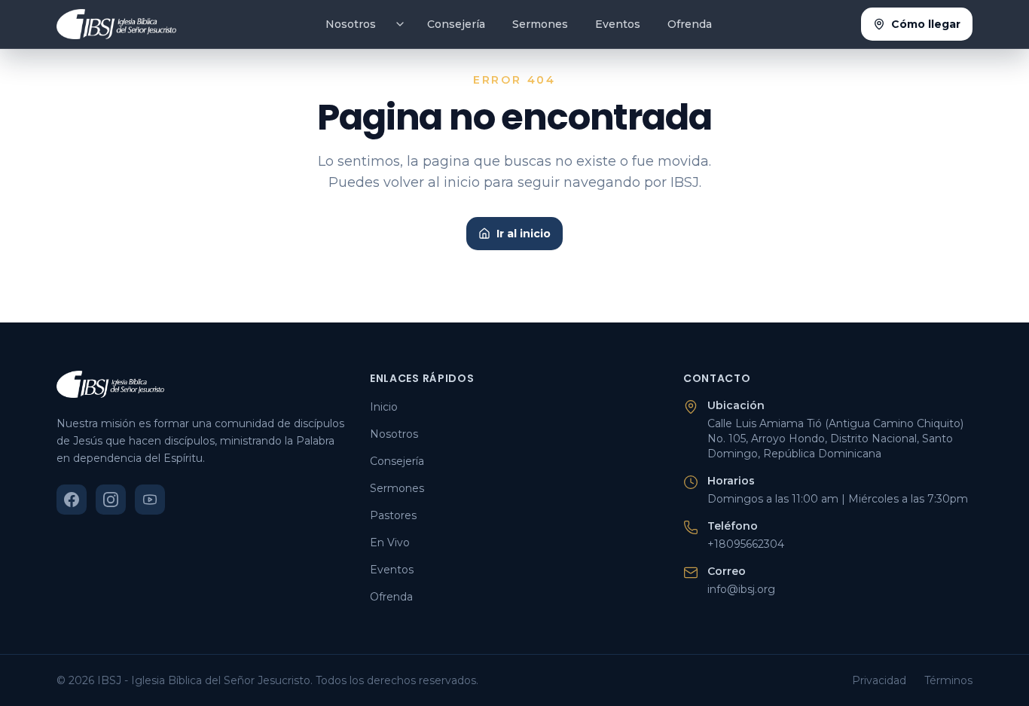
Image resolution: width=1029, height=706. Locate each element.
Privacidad (879, 680)
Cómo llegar (925, 24)
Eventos (617, 24)
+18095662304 (745, 544)
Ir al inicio (523, 233)
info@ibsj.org (741, 589)
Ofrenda (689, 24)
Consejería (456, 24)
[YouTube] (150, 499)
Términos (948, 680)
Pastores (393, 515)
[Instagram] (111, 499)
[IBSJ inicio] (116, 24)
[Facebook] (71, 499)
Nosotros (350, 24)
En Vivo (390, 542)
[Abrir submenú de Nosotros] (400, 24)
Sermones (540, 24)
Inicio (384, 407)
